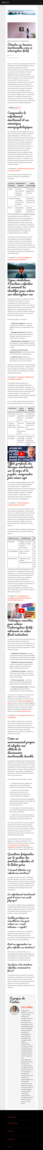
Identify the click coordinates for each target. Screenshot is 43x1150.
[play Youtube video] (22, 454)
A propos (10, 1131)
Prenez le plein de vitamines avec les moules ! (18, 504)
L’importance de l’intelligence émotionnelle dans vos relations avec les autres (19, 598)
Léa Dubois (27, 1007)
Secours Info (11, 1139)
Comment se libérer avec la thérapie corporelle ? (21, 378)
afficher (17, 107)
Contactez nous (12, 1117)
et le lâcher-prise (25, 711)
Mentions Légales (12, 1123)
